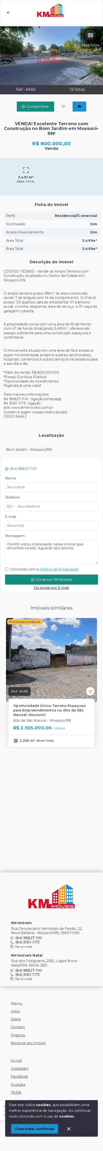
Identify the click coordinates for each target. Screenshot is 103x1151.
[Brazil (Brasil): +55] (10, 506)
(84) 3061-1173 (27, 942)
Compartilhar (38, 106)
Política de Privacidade (59, 569)
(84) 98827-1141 (23, 469)
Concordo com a (44, 569)
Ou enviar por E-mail (51, 588)
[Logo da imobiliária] (51, 896)
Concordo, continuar (34, 1129)
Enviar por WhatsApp (54, 579)
